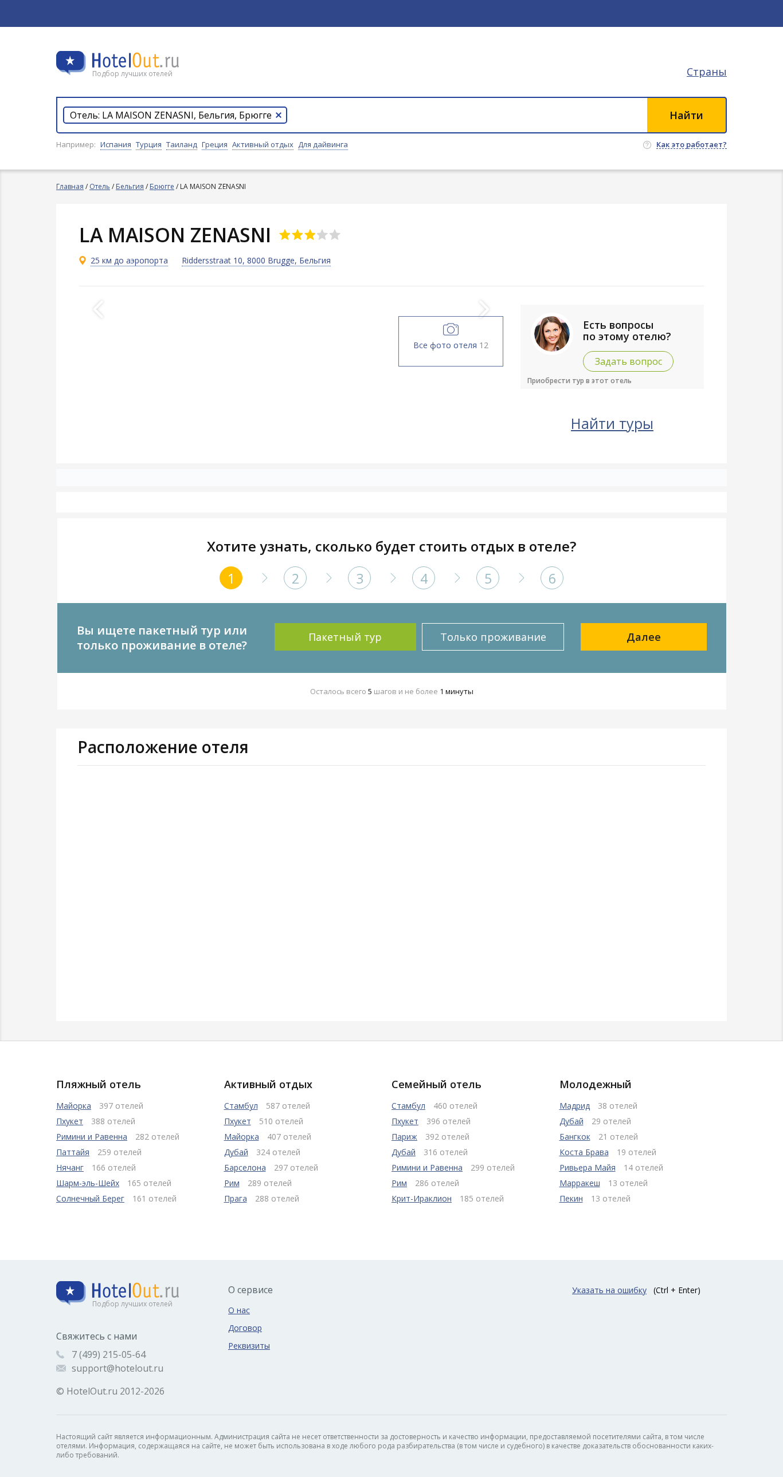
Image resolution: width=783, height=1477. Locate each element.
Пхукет (69, 1121)
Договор (245, 1327)
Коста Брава (584, 1152)
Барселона (245, 1167)
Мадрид (574, 1105)
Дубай (236, 1152)
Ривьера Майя (587, 1167)
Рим (232, 1182)
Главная (70, 186)
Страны (707, 71)
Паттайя (72, 1152)
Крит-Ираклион (421, 1198)
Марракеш (579, 1182)
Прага (235, 1198)
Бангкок (574, 1136)
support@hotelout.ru (117, 1368)
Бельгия (130, 186)
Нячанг (70, 1167)
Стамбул (241, 1105)
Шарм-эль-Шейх (87, 1182)
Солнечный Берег (90, 1198)
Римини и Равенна (91, 1136)
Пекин (571, 1198)
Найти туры (612, 423)
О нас (239, 1310)
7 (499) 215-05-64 (109, 1354)
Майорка (73, 1105)
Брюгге (162, 186)
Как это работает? (691, 145)
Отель (99, 186)
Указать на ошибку (609, 1290)
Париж (404, 1136)
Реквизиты (249, 1345)
